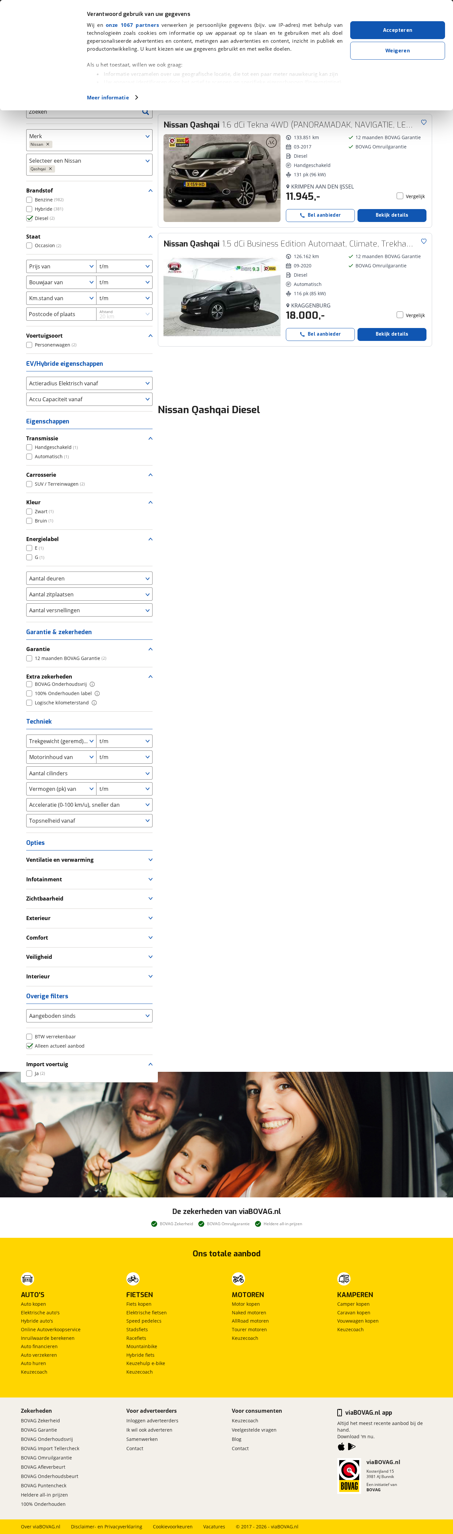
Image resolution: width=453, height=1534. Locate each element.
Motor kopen (246, 1304)
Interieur (38, 976)
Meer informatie (108, 97)
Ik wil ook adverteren (149, 1430)
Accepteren (398, 30)
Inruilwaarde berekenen (48, 1338)
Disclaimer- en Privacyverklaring (106, 1526)
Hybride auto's (37, 1321)
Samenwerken (142, 1439)
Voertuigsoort (44, 335)
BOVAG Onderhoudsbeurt (49, 1476)
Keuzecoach (34, 1372)
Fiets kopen (139, 1304)
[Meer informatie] (92, 684)
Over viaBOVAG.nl (40, 1526)
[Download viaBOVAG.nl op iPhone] (341, 1448)
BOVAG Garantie (39, 1430)
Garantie (38, 649)
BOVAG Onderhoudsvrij (47, 1439)
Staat (33, 236)
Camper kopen (353, 1304)
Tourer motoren (249, 1329)
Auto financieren (39, 1346)
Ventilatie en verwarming (60, 859)
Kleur (33, 502)
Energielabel (42, 539)
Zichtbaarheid (44, 898)
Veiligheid (39, 956)
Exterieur (38, 918)
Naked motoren (249, 1312)
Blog (236, 1439)
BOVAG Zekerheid (40, 1420)
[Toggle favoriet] (424, 122)
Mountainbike (141, 1346)
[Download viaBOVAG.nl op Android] (352, 1448)
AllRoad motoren (250, 1321)
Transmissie (42, 438)
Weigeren (397, 50)
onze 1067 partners (132, 25)
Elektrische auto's (40, 1312)
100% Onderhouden (43, 1504)
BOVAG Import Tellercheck (50, 1448)
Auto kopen (33, 1304)
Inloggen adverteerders (152, 1420)
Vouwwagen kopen (358, 1321)
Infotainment (44, 879)
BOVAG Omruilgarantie (46, 1457)
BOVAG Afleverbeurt (43, 1467)
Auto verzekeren (39, 1355)
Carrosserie (41, 474)
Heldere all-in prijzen (44, 1495)
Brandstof (39, 190)
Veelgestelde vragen (254, 1430)
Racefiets (136, 1338)
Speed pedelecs (144, 1321)
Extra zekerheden (49, 676)
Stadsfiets (137, 1329)
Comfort (37, 937)
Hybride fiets (140, 1355)
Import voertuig (47, 1064)
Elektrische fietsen (146, 1312)
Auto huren (33, 1363)
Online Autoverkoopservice (51, 1329)
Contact (134, 1448)
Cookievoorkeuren (173, 1526)
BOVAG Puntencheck (43, 1485)
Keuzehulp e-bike (145, 1363)
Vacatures (214, 1526)
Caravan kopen (353, 1312)
